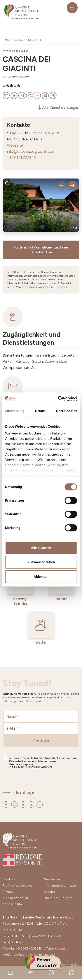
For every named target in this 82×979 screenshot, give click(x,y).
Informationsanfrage (60, 885)
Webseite (15, 145)
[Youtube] (15, 804)
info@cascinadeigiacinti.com (31, 151)
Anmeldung (41, 740)
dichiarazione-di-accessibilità (16, 901)
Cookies (9, 879)
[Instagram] (23, 804)
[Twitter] (31, 804)
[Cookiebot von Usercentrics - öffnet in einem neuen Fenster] (58, 398)
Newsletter (52, 879)
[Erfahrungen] (10, 972)
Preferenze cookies (18, 885)
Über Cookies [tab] (66, 411)
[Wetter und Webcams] (30, 972)
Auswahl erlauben (41, 562)
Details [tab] (40, 411)
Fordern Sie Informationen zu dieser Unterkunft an (41, 249)
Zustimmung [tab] (14, 411)
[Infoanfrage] (51, 972)
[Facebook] (6, 804)
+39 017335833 (18, 936)
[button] (61, 185)
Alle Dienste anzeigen (60, 107)
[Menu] (72, 7)
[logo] (21, 11)
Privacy (8, 892)
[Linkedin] (39, 804)
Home (6, 40)
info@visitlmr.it (13, 942)
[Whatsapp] (71, 972)
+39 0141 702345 (21, 157)
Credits (49, 892)
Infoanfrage (23, 792)
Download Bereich (58, 898)
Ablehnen (41, 576)
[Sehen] (7, 183)
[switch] (71, 500)
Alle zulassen (41, 548)
